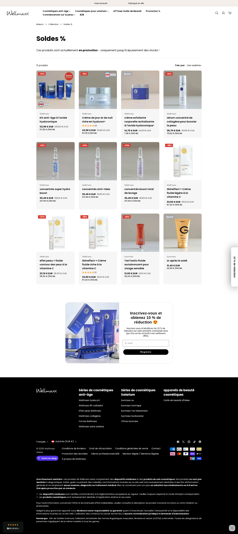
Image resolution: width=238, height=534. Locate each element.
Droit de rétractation (100, 448)
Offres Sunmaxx (129, 421)
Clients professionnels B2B (105, 453)
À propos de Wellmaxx (74, 459)
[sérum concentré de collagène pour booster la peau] (182, 90)
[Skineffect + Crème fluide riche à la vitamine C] (98, 233)
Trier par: (180, 65)
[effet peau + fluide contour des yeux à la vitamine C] (55, 233)
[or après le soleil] (182, 233)
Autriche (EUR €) (64, 441)
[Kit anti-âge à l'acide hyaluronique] (55, 90)
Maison (40, 24)
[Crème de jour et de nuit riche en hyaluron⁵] (98, 90)
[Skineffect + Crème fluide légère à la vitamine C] (182, 161)
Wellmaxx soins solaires (91, 426)
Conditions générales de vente (131, 448)
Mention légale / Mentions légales (141, 453)
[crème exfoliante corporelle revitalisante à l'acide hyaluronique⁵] (140, 90)
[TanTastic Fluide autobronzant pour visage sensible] (140, 233)
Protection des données (75, 453)
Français (40, 441)
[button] (13, 527)
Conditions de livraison (74, 448)
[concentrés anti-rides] (98, 161)
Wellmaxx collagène (90, 416)
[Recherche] (217, 13)
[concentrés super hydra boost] (55, 161)
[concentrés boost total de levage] (140, 161)
